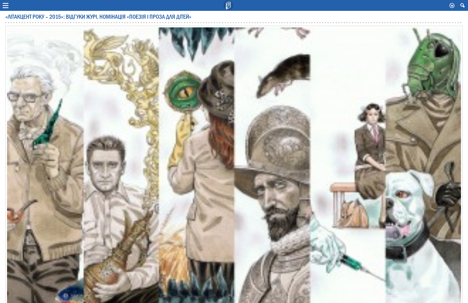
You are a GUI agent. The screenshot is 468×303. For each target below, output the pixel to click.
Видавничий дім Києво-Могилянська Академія (228, 5)
